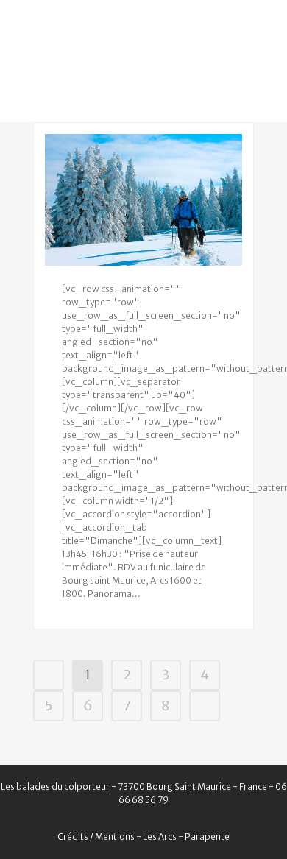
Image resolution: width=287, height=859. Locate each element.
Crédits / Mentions (96, 836)
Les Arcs (160, 836)
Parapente (207, 836)
